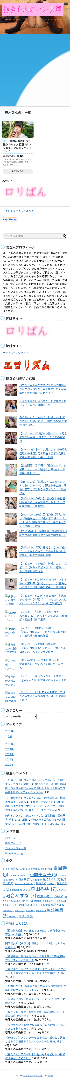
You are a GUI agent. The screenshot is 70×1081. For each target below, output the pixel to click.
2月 (10, 736)
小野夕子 (23, 879)
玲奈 (59, 896)
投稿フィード (13, 843)
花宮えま (30, 905)
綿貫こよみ (8, 905)
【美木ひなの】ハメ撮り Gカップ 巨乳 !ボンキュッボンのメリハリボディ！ (17, 146)
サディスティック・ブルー (18, 353)
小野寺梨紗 (36, 879)
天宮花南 (14, 875)
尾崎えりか (51, 879)
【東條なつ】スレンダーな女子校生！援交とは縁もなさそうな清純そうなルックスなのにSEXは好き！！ (36, 1039)
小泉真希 (10, 879)
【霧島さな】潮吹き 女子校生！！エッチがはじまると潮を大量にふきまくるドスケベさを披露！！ (35, 971)
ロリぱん (21, 923)
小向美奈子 (43, 874)
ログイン (10, 838)
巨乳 (22, 155)
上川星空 (25, 869)
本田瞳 (52, 883)
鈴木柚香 (41, 910)
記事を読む (19, 171)
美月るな (20, 905)
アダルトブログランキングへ (19, 211)
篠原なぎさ (50, 901)
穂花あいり (28, 901)
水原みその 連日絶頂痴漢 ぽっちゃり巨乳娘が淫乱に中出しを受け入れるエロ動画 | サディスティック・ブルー (37, 788)
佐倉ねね (35, 869)
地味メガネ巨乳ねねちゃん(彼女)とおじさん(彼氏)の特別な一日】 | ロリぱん (35, 822)
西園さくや (8, 910)
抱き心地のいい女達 (32, 1075)
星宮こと (30, 883)
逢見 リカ (20, 910)
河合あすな (21, 895)
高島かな (26, 916)
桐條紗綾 (15, 890)
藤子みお (58, 904)
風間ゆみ (13, 916)
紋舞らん (62, 901)
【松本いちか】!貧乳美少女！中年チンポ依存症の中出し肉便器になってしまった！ (35, 988)
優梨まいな (47, 869)
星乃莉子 (20, 883)
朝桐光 (42, 883)
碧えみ (17, 901)
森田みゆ (44, 888)
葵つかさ (45, 905)
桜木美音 (25, 890)
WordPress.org (14, 853)
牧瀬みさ (46, 896)
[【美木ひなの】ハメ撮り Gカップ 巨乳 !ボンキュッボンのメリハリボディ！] (18, 129)
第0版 (50, 1075)
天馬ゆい (24, 875)
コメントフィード (15, 848)
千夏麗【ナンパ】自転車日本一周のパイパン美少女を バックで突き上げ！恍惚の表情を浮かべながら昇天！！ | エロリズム (36, 806)
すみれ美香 (11, 868)
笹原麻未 (39, 901)
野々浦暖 (30, 910)
